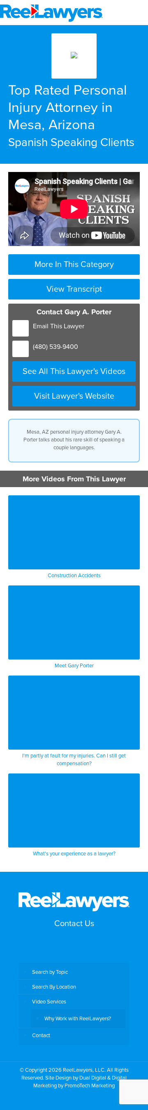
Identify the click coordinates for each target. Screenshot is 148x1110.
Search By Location (54, 986)
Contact (41, 1035)
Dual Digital (92, 1077)
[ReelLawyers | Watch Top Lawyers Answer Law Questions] (51, 12)
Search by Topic (50, 971)
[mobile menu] (137, 12)
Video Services (49, 1001)
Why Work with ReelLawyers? (77, 1018)
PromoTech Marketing (90, 1085)
